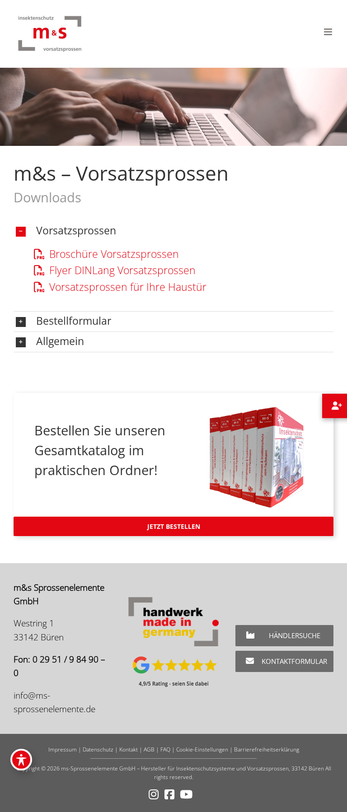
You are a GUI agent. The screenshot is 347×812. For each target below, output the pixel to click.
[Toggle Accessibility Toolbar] (21, 759)
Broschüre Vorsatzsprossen (113, 254)
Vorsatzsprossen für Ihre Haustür (126, 287)
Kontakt (128, 749)
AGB (149, 749)
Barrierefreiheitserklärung (266, 749)
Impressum (62, 749)
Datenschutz (98, 749)
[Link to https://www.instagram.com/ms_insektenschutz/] (154, 794)
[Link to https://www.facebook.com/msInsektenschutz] (169, 794)
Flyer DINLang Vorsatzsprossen (121, 270)
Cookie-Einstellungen (202, 749)
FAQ (165, 749)
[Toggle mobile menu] (328, 32)
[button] (173, 231)
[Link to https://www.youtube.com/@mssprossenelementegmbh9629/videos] (186, 794)
